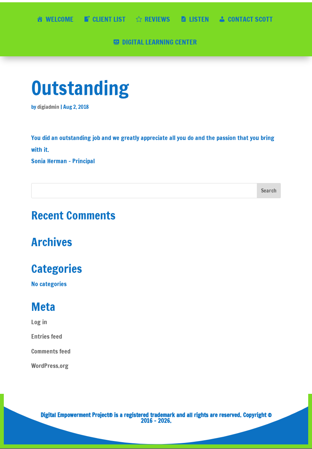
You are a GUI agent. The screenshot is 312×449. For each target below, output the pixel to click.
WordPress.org (49, 365)
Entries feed (46, 336)
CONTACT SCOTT (250, 19)
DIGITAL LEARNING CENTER (159, 42)
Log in (39, 322)
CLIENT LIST (109, 19)
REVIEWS (157, 19)
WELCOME (59, 19)
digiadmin (48, 107)
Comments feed (50, 351)
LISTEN (199, 19)
